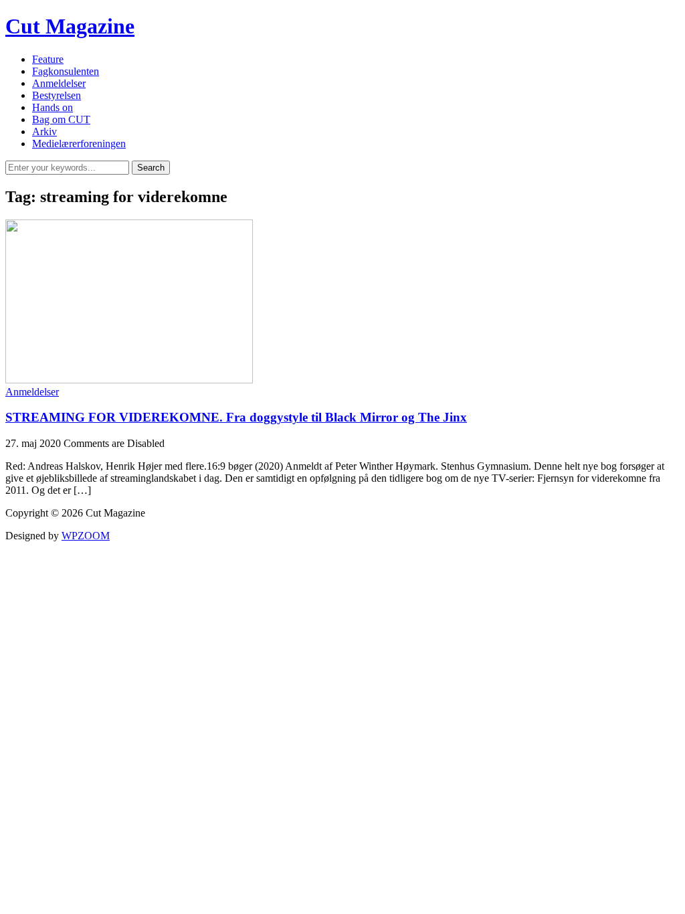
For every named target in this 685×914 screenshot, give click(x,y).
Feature (48, 59)
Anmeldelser (59, 83)
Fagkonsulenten (65, 71)
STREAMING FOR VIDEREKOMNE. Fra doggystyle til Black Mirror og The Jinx (236, 417)
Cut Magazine (69, 26)
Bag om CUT (61, 119)
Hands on (52, 107)
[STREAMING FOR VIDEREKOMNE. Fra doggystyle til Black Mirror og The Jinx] (129, 379)
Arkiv (44, 131)
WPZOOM (86, 535)
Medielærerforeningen (79, 143)
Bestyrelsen (56, 95)
